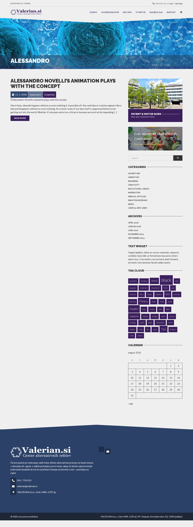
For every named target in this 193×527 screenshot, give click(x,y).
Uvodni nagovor (110, 12)
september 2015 (136, 238)
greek (170, 302)
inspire (152, 309)
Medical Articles (137, 196)
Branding (133, 181)
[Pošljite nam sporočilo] (108, 451)
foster (154, 302)
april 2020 (133, 223)
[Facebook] (102, 451)
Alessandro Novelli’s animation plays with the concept (63, 83)
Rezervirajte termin (20, 4)
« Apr (130, 403)
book (177, 281)
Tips (163, 329)
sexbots (132, 329)
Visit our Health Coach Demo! (149, 144)
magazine (134, 316)
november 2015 (136, 234)
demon (149, 294)
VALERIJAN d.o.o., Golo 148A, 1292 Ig (36, 492)
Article (154, 281)
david (141, 294)
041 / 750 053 (24, 480)
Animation (133, 177)
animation (144, 281)
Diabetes (159, 294)
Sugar (155, 329)
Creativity (134, 185)
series (170, 323)
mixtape (154, 316)
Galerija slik (156, 12)
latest (168, 309)
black (166, 280)
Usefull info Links (137, 208)
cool (173, 288)
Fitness (143, 301)
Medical (145, 316)
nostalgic (133, 323)
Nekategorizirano (137, 200)
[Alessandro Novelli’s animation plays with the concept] (39, 99)
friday (162, 302)
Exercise (133, 302)
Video (132, 336)
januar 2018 (134, 226)
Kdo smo (127, 12)
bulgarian (133, 288)
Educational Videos (138, 189)
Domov (93, 12)
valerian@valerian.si (27, 486)
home (144, 309)
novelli (142, 323)
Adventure (134, 173)
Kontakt (171, 12)
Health (134, 309)
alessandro (133, 281)
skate (140, 329)
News (131, 204)
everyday (177, 294)
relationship (160, 323)
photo (150, 323)
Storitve (141, 12)
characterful (155, 288)
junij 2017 (133, 230)
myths (163, 316)
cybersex (133, 294)
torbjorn (173, 329)
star (147, 329)
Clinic (166, 288)
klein (160, 309)
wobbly (140, 336)
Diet (168, 294)
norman (171, 316)
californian (143, 288)
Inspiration (134, 192)
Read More (20, 118)
